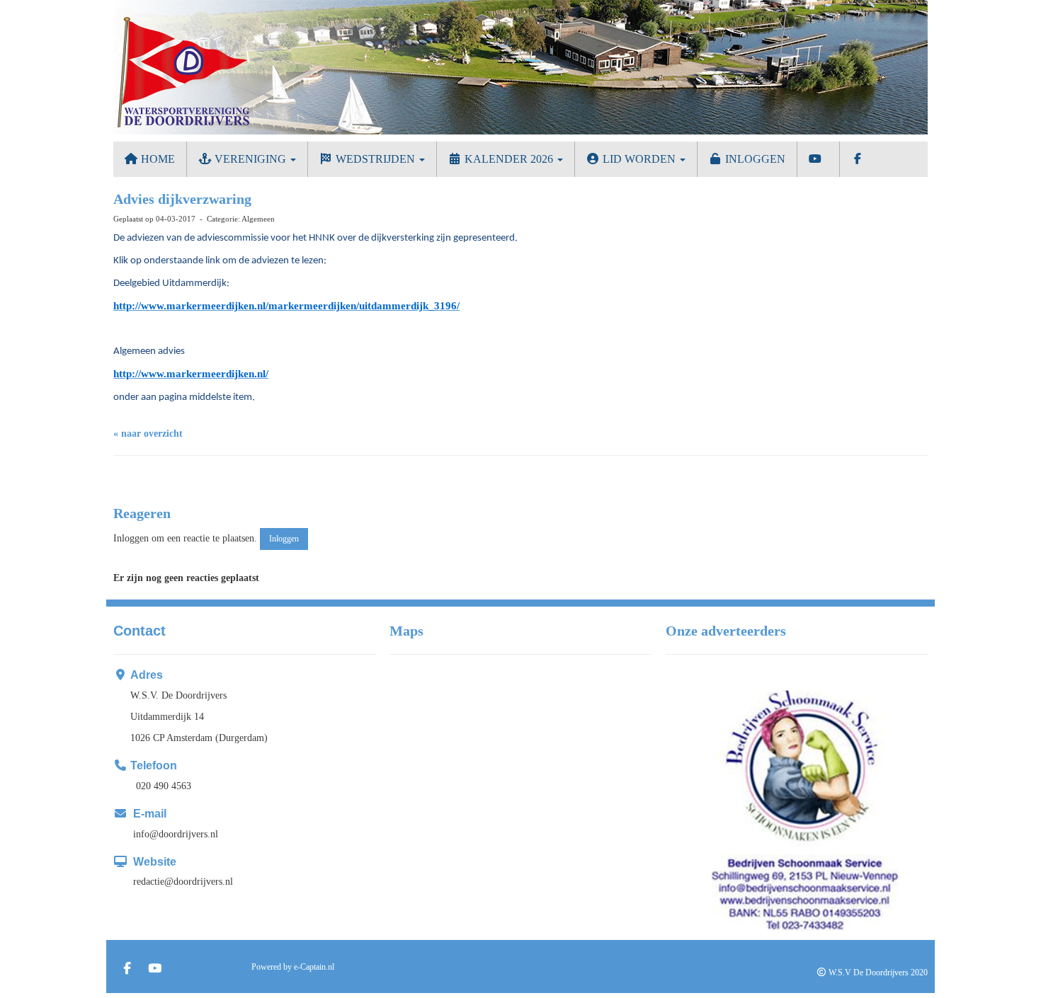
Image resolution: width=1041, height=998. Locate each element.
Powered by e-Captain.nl (292, 967)
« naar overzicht (148, 433)
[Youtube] (155, 970)
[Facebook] (127, 970)
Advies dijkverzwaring (182, 199)
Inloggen (753, 159)
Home (156, 159)
